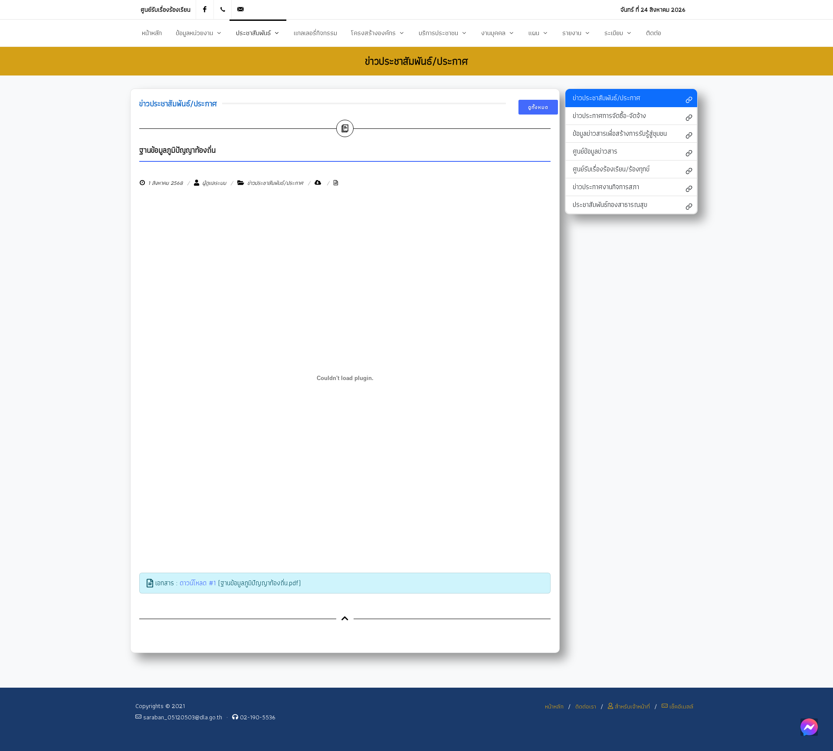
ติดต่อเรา (585, 706)
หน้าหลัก (554, 706)
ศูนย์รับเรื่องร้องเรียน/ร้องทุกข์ (611, 169)
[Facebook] (204, 9)
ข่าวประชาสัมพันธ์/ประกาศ (606, 97)
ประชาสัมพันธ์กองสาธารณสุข (610, 204)
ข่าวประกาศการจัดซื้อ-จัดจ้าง (609, 115)
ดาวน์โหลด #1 (198, 582)
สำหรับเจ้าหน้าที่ (631, 706)
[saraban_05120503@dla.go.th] (240, 9)
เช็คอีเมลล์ (680, 706)
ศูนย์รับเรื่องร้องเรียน (165, 9)
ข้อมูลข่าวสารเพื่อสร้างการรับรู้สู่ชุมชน (620, 133)
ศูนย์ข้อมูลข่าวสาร (595, 151)
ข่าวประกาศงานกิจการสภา (606, 186)
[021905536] (222, 9)
